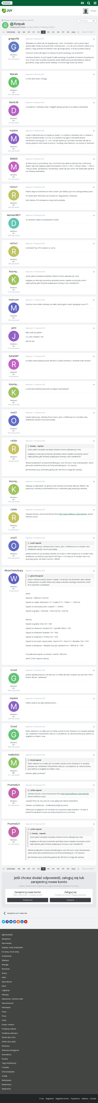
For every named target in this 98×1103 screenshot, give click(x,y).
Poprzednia (11, 32)
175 (53, 32)
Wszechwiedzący (14, 570)
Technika (5, 1067)
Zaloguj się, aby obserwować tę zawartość (18, 20)
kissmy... (14, 271)
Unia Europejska (8, 1072)
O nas (41, 1098)
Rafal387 (14, 356)
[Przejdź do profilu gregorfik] (13, 47)
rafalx (14, 440)
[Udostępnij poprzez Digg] (11, 921)
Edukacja (5, 960)
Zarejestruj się (28, 900)
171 (33, 32)
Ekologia (5, 965)
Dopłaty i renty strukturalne (12, 947)
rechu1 (14, 186)
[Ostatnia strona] (78, 32)
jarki (13, 327)
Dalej (73, 32)
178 (68, 32)
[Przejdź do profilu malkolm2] (13, 763)
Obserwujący (83, 21)
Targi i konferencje (9, 1063)
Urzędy (4, 1076)
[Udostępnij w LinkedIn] (22, 921)
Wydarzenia (6, 1089)
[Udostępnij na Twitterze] (3, 921)
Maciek (14, 74)
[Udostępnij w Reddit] (18, 921)
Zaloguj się (70, 900)
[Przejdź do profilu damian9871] (13, 223)
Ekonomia (6, 969)
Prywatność (75, 1098)
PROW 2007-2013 (9, 1037)
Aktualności (6, 939)
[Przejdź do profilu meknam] (13, 308)
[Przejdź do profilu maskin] (13, 138)
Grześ (23, 27)
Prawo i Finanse (8, 1025)
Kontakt (93, 1098)
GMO (4, 977)
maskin (14, 130)
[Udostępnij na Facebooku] (7, 921)
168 (19, 32)
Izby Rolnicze (7, 982)
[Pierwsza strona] (3, 32)
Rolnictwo (5, 1046)
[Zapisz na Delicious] (14, 921)
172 (38, 32)
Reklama (85, 1098)
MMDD (14, 158)
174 (48, 32)
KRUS (4, 986)
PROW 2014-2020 (9, 1042)
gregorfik (13, 38)
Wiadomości (6, 1084)
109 (93, 21)
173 (43, 32)
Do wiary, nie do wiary (10, 952)
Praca (4, 1016)
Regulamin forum (62, 1098)
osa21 (14, 412)
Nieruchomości (8, 1003)
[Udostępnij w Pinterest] (25, 921)
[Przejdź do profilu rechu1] (13, 195)
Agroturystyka (7, 935)
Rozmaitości (6, 1055)
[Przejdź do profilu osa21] (13, 420)
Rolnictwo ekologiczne (10, 1050)
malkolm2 (13, 754)
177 (63, 32)
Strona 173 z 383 (87, 32)
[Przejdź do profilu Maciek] (13, 82)
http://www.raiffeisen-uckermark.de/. (73, 514)
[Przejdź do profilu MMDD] (13, 167)
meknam (14, 299)
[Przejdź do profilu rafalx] (13, 449)
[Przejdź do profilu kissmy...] (13, 279)
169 (24, 32)
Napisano (35, 39)
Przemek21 (14, 784)
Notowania (6, 1007)
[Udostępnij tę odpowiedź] (93, 39)
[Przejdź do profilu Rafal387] (13, 364)
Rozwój (5, 1059)
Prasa (4, 1020)
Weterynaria (6, 1080)
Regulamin (50, 1098)
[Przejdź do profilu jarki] (13, 336)
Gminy (4, 973)
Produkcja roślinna (47, 27)
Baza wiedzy (6, 943)
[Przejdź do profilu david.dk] (13, 110)
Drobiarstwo (6, 956)
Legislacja (5, 990)
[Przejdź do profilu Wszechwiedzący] (13, 578)
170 (28, 32)
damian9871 (14, 215)
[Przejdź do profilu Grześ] (5, 25)
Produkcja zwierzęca (10, 1033)
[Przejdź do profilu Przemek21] (13, 793)
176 (58, 32)
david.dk (13, 102)
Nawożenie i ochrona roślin (12, 999)
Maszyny (5, 995)
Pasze (4, 1012)
